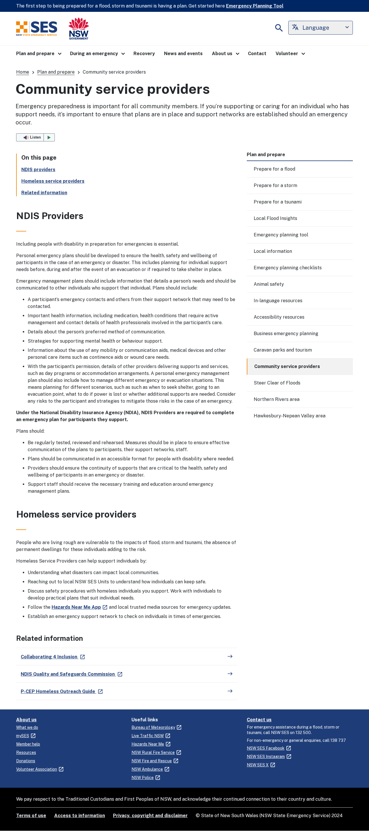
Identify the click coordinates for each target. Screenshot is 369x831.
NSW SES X (258, 765)
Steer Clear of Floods (277, 383)
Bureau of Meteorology (153, 727)
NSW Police (142, 777)
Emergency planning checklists (288, 267)
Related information (44, 192)
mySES (22, 735)
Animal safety (269, 284)
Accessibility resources (279, 317)
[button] (38, 54)
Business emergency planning (286, 333)
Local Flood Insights (275, 218)
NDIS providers (38, 169)
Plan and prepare (56, 72)
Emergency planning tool (281, 235)
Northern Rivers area (277, 399)
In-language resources (278, 300)
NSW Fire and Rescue (151, 761)
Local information (273, 251)
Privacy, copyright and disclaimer (150, 815)
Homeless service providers (52, 181)
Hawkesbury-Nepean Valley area (289, 416)
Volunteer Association (36, 769)
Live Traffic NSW (147, 735)
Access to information (79, 815)
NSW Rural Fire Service (153, 752)
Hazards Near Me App (76, 607)
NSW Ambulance (147, 769)
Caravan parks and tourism (283, 350)
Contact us (259, 719)
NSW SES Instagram (266, 756)
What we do (27, 727)
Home (22, 72)
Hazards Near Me (147, 744)
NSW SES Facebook (266, 748)
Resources (26, 752)
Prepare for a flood (274, 169)
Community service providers (287, 366)
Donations (25, 761)
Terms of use (31, 815)
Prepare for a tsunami (278, 202)
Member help (28, 744)
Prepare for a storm (275, 185)
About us (26, 719)
